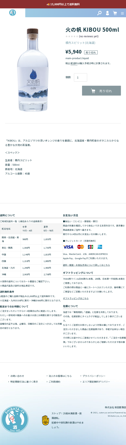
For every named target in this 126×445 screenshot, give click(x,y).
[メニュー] (122, 13)
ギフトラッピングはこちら (76, 298)
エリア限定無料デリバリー (96, 381)
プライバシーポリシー (94, 376)
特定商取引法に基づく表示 (24, 381)
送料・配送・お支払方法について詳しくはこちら (86, 265)
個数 (68, 77)
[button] (82, 36)
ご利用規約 (54, 381)
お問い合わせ (17, 376)
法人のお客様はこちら (60, 376)
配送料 (74, 63)
